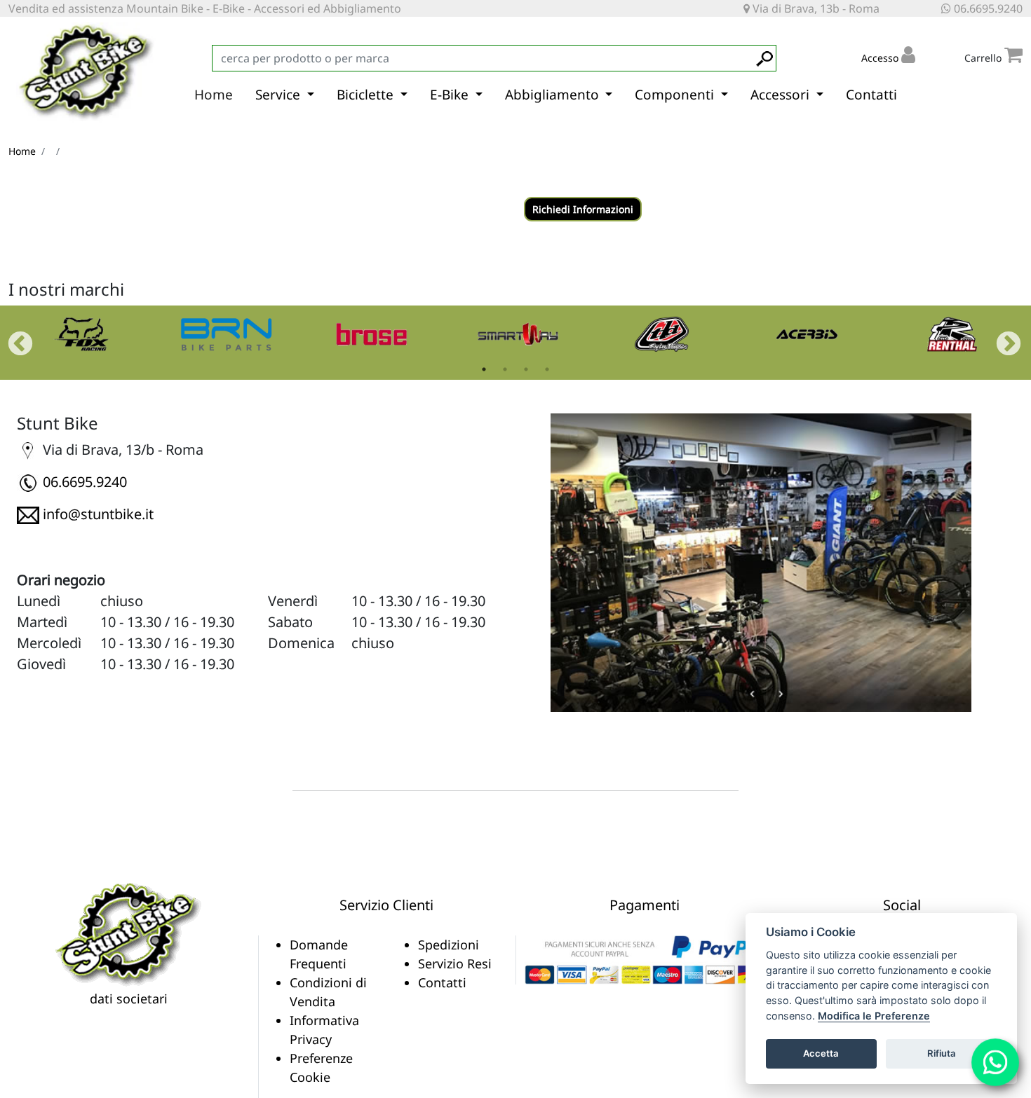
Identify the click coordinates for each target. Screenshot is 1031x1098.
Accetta (821, 1053)
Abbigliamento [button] (553, 94)
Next (1002, 338)
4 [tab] (547, 369)
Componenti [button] (676, 94)
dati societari (129, 998)
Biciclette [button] (367, 94)
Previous (13, 338)
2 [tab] (505, 369)
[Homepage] (129, 933)
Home (213, 94)
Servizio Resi (455, 963)
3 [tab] (526, 369)
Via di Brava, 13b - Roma (815, 8)
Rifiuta (941, 1053)
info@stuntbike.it (98, 514)
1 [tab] (484, 369)
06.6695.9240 (987, 8)
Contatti (871, 94)
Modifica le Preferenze (874, 1016)
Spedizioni (448, 944)
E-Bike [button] (451, 94)
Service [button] (279, 94)
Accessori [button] (781, 94)
